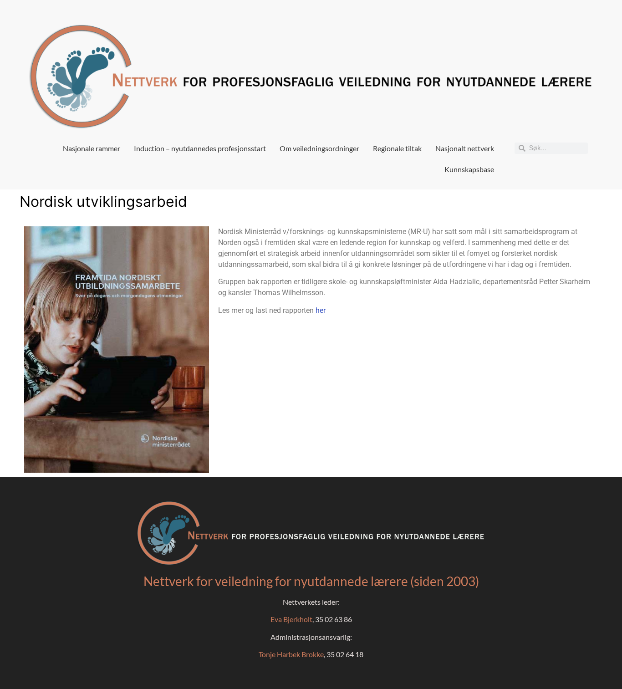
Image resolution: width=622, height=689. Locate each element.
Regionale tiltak (397, 148)
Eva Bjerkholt (291, 619)
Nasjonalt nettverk (464, 148)
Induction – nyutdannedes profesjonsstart (200, 148)
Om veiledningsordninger (319, 148)
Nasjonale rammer (91, 148)
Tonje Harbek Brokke (291, 654)
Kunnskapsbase (469, 169)
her (321, 310)
